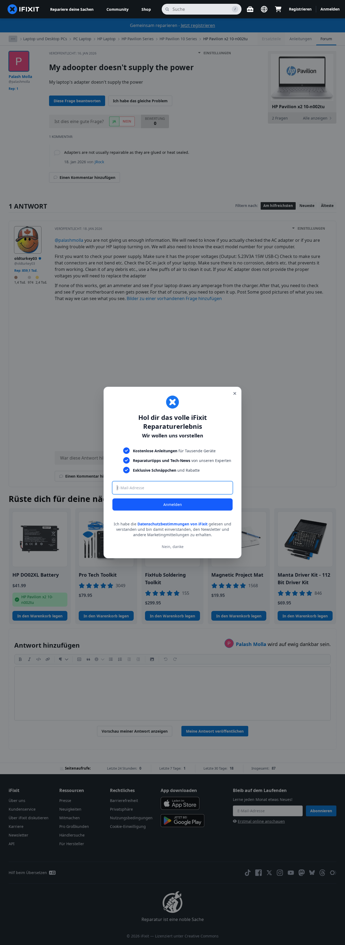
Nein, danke (173, 546)
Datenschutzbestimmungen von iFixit (172, 523)
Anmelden (172, 504)
